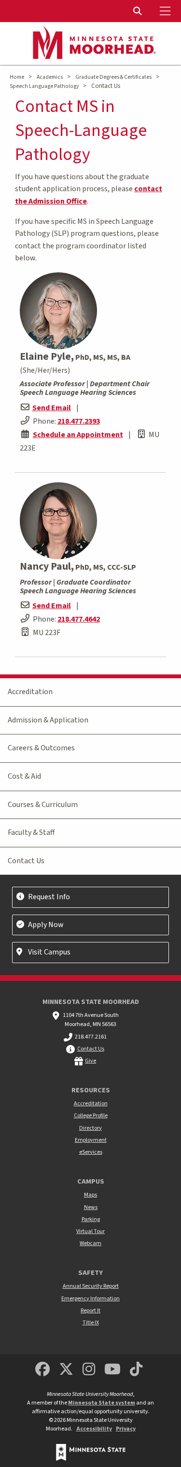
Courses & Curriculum (43, 804)
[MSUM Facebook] (42, 1369)
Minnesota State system (101, 1403)
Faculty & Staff (31, 832)
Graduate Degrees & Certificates (113, 77)
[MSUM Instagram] (88, 1369)
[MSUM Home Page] (90, 43)
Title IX (91, 1323)
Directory (90, 1128)
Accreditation (30, 691)
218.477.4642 (78, 619)
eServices (90, 1152)
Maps (90, 1195)
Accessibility (94, 1429)
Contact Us (26, 861)
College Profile (91, 1116)
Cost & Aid (24, 776)
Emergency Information (90, 1299)
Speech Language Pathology (44, 86)
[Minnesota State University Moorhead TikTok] (136, 1369)
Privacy (126, 1429)
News (90, 1207)
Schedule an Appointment (78, 434)
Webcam (90, 1243)
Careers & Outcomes (41, 748)
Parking (91, 1219)
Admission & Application (48, 720)
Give (90, 1061)
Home (17, 77)
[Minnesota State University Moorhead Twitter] (66, 1369)
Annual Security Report (91, 1286)
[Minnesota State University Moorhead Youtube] (112, 1369)
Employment (91, 1140)
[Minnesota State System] (91, 1452)
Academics (50, 77)
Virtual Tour (90, 1231)
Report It (90, 1311)
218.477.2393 (78, 421)
